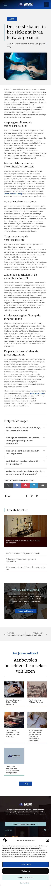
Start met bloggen (26, 611)
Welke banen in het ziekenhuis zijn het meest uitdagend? (25, 429)
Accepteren (25, 864)
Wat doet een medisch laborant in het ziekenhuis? (25, 462)
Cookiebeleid (24, 883)
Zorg (11, 18)
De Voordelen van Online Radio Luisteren (13, 702)
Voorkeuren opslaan (25, 877)
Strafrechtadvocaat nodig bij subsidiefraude (22, 553)
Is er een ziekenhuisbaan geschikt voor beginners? (25, 452)
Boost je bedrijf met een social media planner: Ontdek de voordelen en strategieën (35, 735)
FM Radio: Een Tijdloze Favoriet (36, 701)
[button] (47, 840)
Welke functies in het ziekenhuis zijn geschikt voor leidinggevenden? (25, 472)
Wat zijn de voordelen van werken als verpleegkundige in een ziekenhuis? (25, 441)
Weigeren (25, 871)
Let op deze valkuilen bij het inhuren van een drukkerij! (13, 733)
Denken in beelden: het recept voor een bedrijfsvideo (12, 770)
